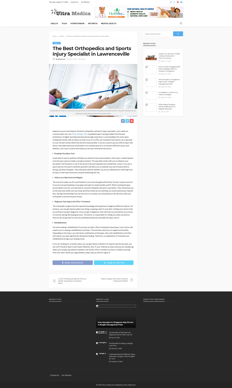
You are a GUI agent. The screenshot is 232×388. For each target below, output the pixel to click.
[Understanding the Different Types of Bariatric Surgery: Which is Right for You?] (101, 354)
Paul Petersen (60, 59)
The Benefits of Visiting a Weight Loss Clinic (121, 344)
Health (54, 23)
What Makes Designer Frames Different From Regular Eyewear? (167, 106)
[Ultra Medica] (70, 12)
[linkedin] (181, 2)
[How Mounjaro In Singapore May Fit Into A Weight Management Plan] (151, 82)
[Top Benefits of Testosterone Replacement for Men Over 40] (101, 332)
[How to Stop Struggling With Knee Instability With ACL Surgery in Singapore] (151, 70)
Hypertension (77, 23)
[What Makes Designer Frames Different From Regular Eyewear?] (151, 107)
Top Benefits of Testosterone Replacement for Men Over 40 (120, 334)
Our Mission (85, 2)
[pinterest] (178, 2)
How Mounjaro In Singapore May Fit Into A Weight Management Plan (169, 81)
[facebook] (171, 2)
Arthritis (92, 23)
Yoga (64, 23)
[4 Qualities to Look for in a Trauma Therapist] (151, 95)
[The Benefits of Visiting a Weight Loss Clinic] (101, 343)
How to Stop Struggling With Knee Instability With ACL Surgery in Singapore (169, 69)
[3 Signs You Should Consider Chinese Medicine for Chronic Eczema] (151, 57)
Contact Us (74, 2)
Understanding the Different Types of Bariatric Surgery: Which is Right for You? (122, 356)
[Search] (181, 23)
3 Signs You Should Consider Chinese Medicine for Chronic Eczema (169, 56)
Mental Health (108, 23)
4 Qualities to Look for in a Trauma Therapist (168, 93)
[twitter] (174, 2)
